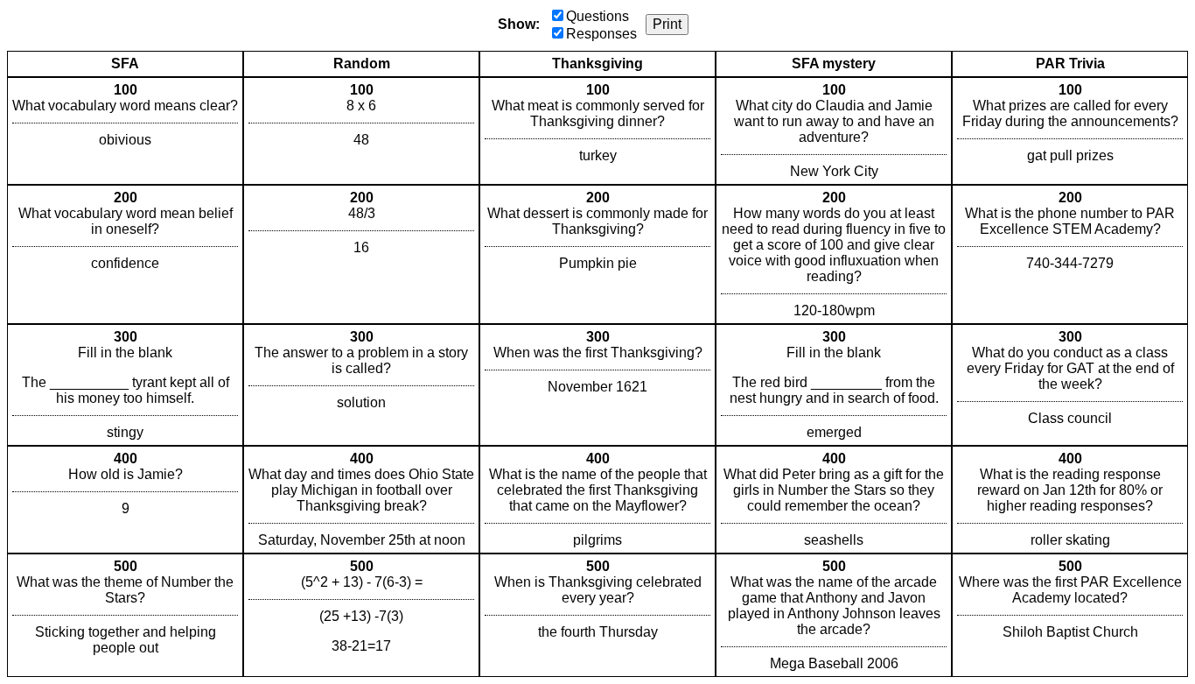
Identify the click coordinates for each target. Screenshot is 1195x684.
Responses (601, 33)
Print (667, 24)
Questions (597, 16)
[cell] (125, 131)
